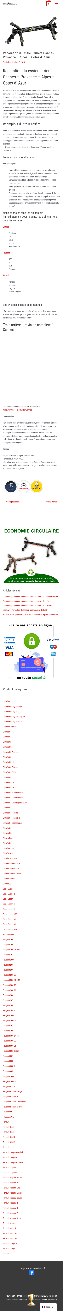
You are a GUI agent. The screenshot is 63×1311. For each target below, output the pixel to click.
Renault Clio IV (9, 1142)
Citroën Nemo (8, 848)
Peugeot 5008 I (9, 1076)
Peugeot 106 (8, 944)
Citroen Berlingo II (10, 711)
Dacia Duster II (9, 894)
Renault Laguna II (10, 1172)
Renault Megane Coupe (12, 1198)
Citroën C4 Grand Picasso (13, 792)
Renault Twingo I (9, 1248)
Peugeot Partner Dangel (12, 1091)
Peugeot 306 (8, 1031)
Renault (6, 1122)
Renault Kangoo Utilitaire (13, 1162)
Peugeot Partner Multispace (14, 1101)
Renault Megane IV (10, 1213)
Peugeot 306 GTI (10, 1046)
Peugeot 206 (8, 970)
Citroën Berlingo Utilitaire (13, 721)
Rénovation (7, 1253)
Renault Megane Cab (11, 1188)
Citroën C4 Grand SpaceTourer (15, 803)
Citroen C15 (7, 737)
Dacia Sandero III (10, 929)
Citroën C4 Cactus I (10, 782)
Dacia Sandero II (9, 924)
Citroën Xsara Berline (11, 863)
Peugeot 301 (8, 1025)
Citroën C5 (7, 828)
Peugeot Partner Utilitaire (13, 1107)
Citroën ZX (7, 884)
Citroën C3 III (8, 762)
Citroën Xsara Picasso (12, 873)
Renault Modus (9, 1223)
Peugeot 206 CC (9, 975)
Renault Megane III (10, 1208)
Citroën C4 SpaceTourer (12, 823)
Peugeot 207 (8, 1000)
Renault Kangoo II (10, 1157)
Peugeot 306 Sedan (11, 1051)
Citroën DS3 (7, 833)
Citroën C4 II (8, 808)
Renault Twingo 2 (10, 1243)
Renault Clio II (8, 1132)
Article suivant (53, 502)
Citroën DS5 (7, 843)
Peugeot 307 (8, 1056)
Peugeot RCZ (8, 1112)
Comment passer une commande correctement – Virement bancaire (30, 596)
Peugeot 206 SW (9, 990)
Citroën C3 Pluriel (10, 772)
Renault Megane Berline (12, 1177)
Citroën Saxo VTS (10, 858)
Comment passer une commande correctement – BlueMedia (27, 605)
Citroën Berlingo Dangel (12, 706)
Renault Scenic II (9, 1228)
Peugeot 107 (8, 954)
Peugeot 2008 (8, 960)
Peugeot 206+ (8, 995)
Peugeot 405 (8, 1071)
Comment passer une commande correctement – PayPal (26, 601)
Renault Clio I (8, 1127)
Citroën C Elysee (9, 727)
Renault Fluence (9, 1147)
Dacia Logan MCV (10, 914)
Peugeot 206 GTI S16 (11, 980)
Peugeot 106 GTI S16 (11, 949)
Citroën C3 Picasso (10, 767)
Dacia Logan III (9, 909)
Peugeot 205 (8, 965)
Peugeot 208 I (8, 1005)
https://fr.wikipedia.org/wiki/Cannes (17, 410)
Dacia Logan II (9, 904)
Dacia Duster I (8, 889)
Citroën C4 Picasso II (11, 818)
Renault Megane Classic (12, 1193)
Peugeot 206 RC (9, 985)
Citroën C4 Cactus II (11, 787)
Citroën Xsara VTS (10, 878)
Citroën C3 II (8, 757)
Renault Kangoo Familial (13, 1152)
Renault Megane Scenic (12, 1218)
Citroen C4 (7, 777)
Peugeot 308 (8, 1061)
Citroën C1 (7, 732)
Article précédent (11, 502)
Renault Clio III (9, 1137)
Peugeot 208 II (9, 1010)
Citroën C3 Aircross (10, 752)
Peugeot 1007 (8, 939)
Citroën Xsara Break (11, 868)
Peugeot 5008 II (9, 1081)
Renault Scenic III (10, 1233)
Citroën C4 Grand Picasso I (13, 797)
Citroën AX (7, 701)
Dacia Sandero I (9, 919)
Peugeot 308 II (9, 1066)
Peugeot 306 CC (9, 1041)
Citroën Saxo (8, 853)
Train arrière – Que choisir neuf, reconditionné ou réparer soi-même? (30, 614)
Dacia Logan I (8, 899)
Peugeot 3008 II (9, 1020)
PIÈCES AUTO (8, 1117)
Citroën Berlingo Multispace (14, 716)
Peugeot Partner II (10, 1096)
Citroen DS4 (7, 838)
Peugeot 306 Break (10, 1036)
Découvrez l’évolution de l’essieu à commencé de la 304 (25, 610)
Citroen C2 (7, 742)
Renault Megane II (10, 1203)
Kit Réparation (8, 934)
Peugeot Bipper (9, 1086)
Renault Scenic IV (10, 1238)
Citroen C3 (7, 747)
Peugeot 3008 (8, 1015)
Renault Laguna (9, 1167)
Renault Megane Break (12, 1182)
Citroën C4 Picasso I (11, 813)
